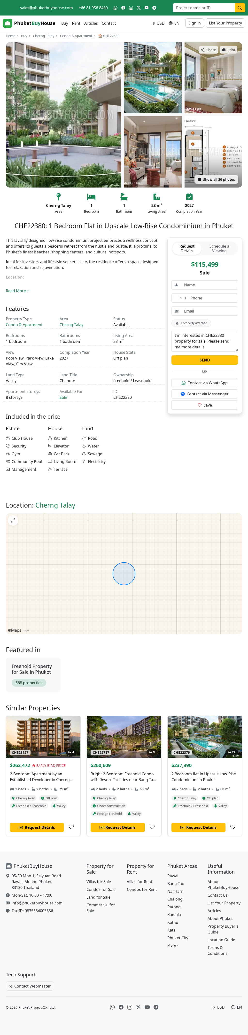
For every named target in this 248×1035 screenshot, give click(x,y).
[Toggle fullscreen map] (13, 520)
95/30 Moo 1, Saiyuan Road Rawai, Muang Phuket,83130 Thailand (36, 881)
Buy (64, 23)
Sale (63, 397)
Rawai (172, 875)
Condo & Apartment (76, 35)
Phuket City (177, 938)
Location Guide (221, 939)
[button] (173, 945)
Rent (76, 23)
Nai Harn (175, 891)
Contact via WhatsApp (207, 382)
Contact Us (218, 895)
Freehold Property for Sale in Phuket (32, 669)
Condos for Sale (101, 889)
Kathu (172, 922)
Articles (91, 23)
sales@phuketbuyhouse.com (46, 7)
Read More (16, 290)
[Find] (240, 7)
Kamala (174, 914)
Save (207, 405)
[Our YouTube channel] (146, 8)
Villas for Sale (98, 881)
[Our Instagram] (131, 8)
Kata (171, 930)
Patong (174, 907)
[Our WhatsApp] (115, 8)
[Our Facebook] (123, 8)
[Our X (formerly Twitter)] (139, 8)
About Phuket (220, 918)
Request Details (186, 248)
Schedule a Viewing (219, 248)
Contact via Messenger (208, 394)
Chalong (175, 899)
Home (10, 35)
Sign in (194, 23)
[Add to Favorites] (71, 827)
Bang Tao (175, 883)
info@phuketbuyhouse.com (37, 903)
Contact (109, 23)
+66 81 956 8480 (93, 7)
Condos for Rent (142, 889)
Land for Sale (98, 897)
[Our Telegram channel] (154, 8)
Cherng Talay (43, 35)
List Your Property (225, 23)
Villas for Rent (139, 881)
